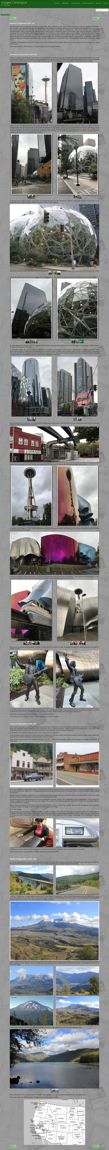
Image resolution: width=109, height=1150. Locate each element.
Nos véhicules (75, 3)
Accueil (57, 3)
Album (106, 3)
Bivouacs (98, 3)
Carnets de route (88, 3)
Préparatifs (65, 3)
